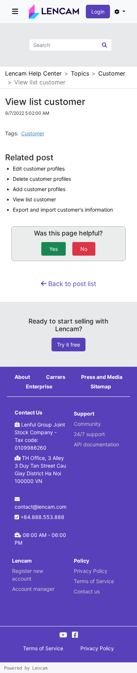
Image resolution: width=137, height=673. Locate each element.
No (83, 249)
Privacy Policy (90, 571)
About (22, 377)
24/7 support (89, 434)
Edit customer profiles (39, 168)
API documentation (96, 444)
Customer (111, 73)
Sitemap (101, 386)
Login (97, 11)
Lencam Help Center (33, 73)
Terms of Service (94, 581)
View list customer (34, 199)
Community (87, 424)
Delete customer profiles (42, 179)
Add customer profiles (39, 189)
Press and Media (101, 377)
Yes (53, 249)
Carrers (55, 377)
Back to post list (71, 284)
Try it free (68, 344)
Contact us (87, 591)
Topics (80, 73)
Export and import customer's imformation (63, 209)
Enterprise (39, 386)
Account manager (33, 589)
